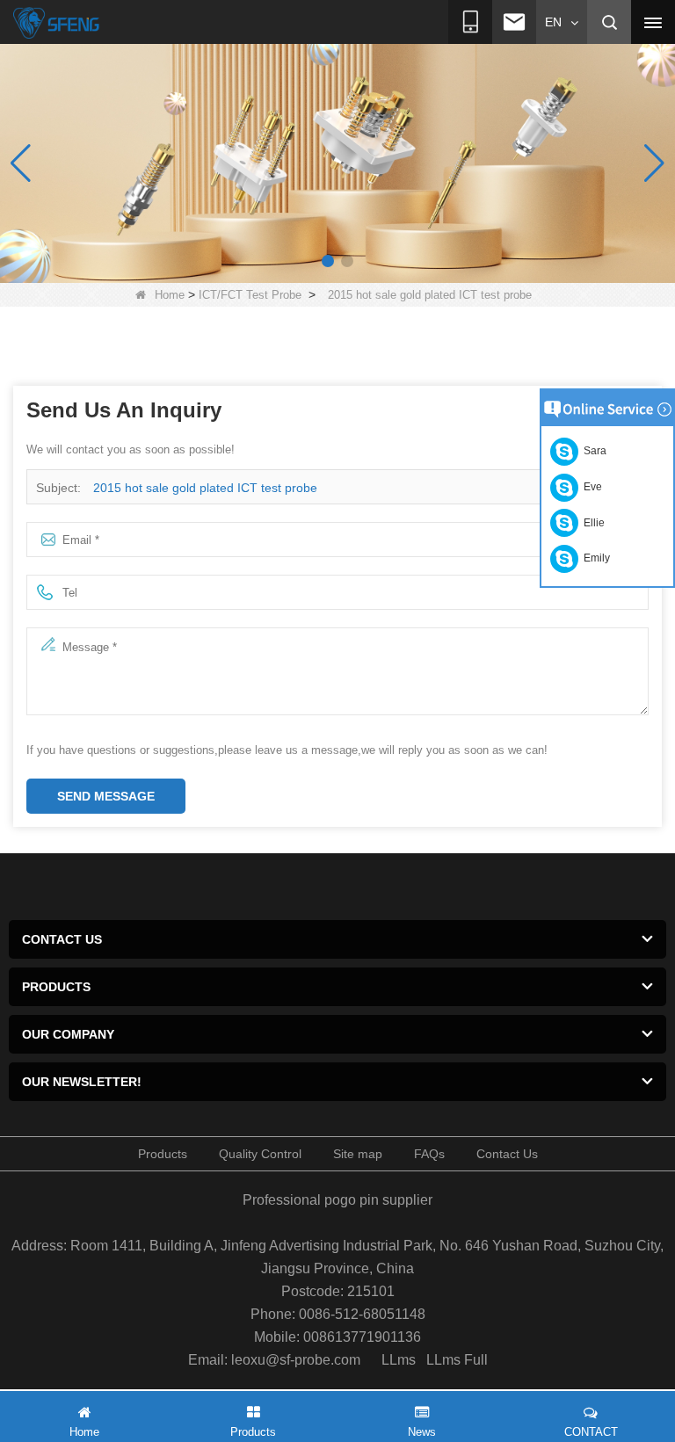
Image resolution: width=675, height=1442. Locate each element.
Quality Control (260, 1154)
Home (170, 294)
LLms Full (457, 1359)
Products (162, 1154)
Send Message (106, 796)
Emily (594, 558)
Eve (590, 487)
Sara (592, 451)
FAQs (429, 1154)
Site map (357, 1154)
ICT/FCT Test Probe (250, 294)
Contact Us (507, 1154)
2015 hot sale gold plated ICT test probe (205, 488)
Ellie (591, 523)
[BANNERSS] (337, 163)
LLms (398, 1359)
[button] (328, 261)
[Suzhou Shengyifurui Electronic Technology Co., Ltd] (56, 23)
